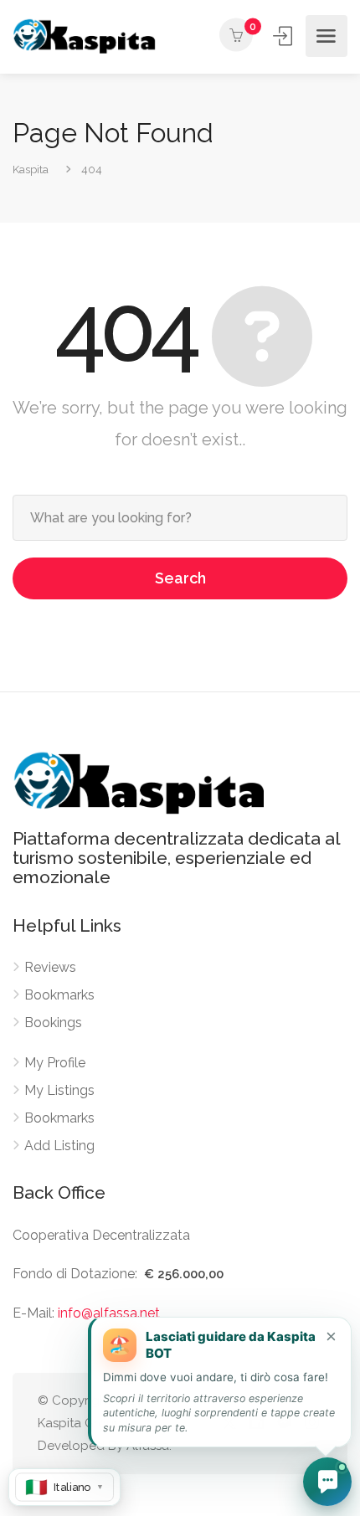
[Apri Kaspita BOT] (327, 1481)
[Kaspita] (84, 36)
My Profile (54, 1063)
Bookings (53, 1022)
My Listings (59, 1090)
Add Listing (59, 1146)
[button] (220, 1382)
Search (180, 578)
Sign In (283, 36)
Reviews (50, 967)
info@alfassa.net (109, 1313)
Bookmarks (59, 995)
